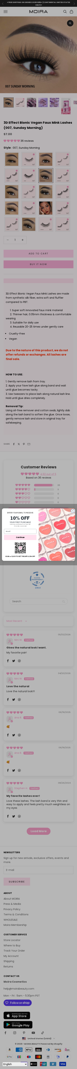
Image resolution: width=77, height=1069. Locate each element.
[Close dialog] (72, 510)
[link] (20, 548)
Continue (20, 537)
